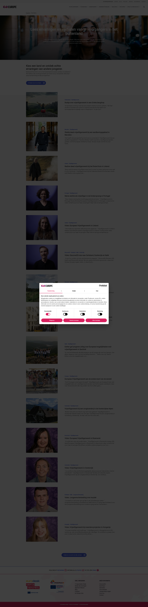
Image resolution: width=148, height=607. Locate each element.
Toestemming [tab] (50, 291)
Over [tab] (97, 291)
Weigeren (51, 320)
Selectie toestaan (74, 320)
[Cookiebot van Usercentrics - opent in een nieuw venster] (100, 286)
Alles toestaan (96, 320)
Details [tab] (74, 291)
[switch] (65, 314)
